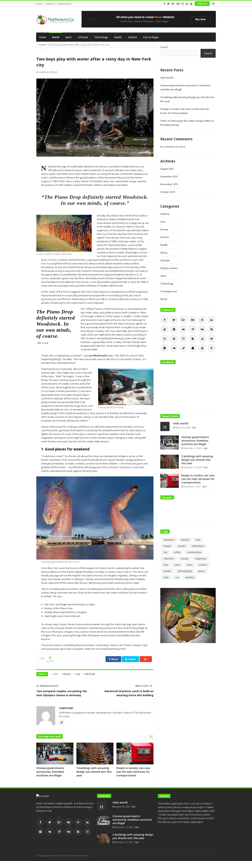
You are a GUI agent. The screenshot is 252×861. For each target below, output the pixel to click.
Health (118, 37)
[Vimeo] (174, 329)
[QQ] (193, 348)
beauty (167, 546)
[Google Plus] (173, 3)
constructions (194, 552)
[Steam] (183, 348)
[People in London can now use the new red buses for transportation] (169, 480)
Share (114, 659)
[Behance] (178, 3)
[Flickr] (164, 348)
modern (203, 564)
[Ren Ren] (211, 338)
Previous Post (49, 686)
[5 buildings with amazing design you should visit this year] (169, 461)
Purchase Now (64, 3)
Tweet (132, 659)
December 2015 (169, 176)
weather (90, 674)
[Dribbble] (183, 3)
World (55, 37)
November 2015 (169, 184)
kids (166, 564)
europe (185, 558)
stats (166, 577)
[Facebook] (164, 3)
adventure (169, 539)
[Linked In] (187, 3)
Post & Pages (150, 37)
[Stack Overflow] (202, 338)
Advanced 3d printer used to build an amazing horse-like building (128, 693)
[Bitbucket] (193, 338)
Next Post (142, 686)
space (201, 571)
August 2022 (167, 168)
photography (185, 571)
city (55, 674)
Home (39, 3)
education (169, 558)
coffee (177, 552)
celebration (198, 546)
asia (198, 539)
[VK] (183, 329)
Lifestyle (83, 37)
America (43, 72)
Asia (162, 221)
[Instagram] (164, 338)
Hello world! (166, 77)
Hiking (163, 252)
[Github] (183, 338)
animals (185, 539)
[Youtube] (191, 3)
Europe (164, 229)
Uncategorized (168, 291)
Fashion (132, 37)
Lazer (177, 564)
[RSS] (211, 348)
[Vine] (193, 329)
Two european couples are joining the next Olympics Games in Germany (61, 693)
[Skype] (211, 329)
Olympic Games (169, 268)
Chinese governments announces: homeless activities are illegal (50, 771)
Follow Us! (202, 3)
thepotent (66, 708)
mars (189, 564)
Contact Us (49, 3)
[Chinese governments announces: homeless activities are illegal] (169, 442)
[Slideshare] (202, 348)
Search (164, 47)
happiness (200, 558)
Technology (101, 37)
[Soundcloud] (174, 348)
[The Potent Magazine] (55, 20)
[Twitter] (168, 3)
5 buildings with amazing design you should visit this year (94, 771)
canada (181, 546)
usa (78, 674)
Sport (68, 37)
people (67, 674)
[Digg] (202, 329)
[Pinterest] (174, 338)
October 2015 (167, 192)
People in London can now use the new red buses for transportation (133, 771)
